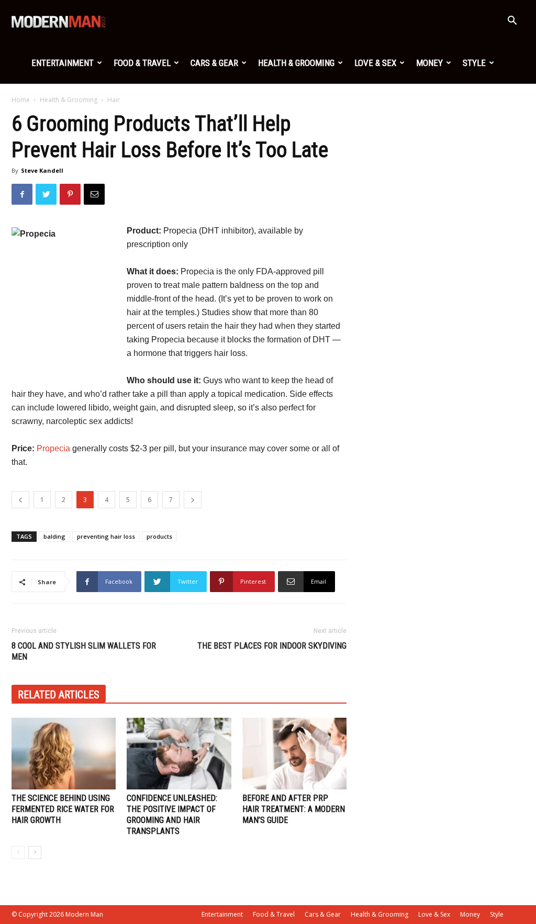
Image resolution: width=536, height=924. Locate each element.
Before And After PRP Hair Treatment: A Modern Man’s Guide (293, 809)
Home (21, 99)
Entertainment (62, 63)
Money (429, 63)
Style (474, 63)
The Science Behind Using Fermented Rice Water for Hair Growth (63, 809)
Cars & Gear (214, 63)
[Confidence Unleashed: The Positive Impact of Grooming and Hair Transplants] (179, 753)
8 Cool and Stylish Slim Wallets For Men (84, 651)
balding (54, 536)
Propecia (53, 448)
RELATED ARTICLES (58, 694)
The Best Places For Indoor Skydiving (272, 646)
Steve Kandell (42, 170)
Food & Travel (142, 63)
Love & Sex (375, 63)
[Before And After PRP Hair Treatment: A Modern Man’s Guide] (294, 753)
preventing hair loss (106, 536)
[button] (511, 22)
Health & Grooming (296, 63)
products (159, 536)
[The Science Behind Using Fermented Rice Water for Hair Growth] (64, 753)
